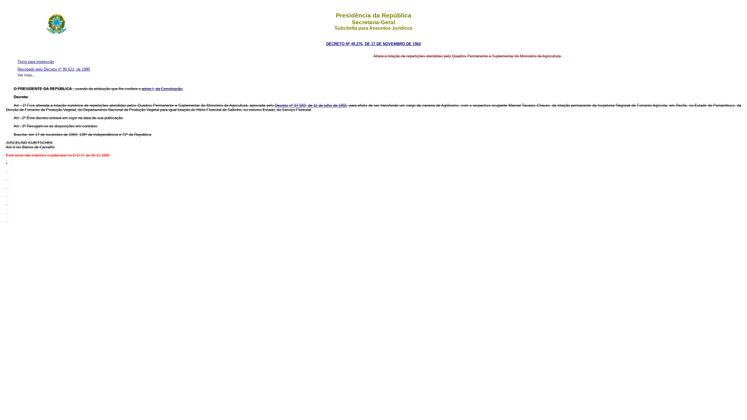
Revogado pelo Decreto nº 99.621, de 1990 (54, 69)
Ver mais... (27, 75)
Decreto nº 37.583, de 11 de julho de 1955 (311, 105)
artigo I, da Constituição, (162, 89)
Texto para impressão (36, 62)
